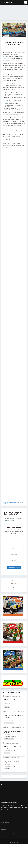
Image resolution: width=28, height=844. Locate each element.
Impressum (3, 829)
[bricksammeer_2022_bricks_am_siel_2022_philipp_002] (8, 464)
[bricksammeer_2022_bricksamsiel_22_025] (19, 316)
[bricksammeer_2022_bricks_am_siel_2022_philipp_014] (19, 481)
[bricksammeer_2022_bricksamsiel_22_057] (8, 185)
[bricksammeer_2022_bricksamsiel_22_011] (8, 377)
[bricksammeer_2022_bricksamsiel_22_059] (8, 176)
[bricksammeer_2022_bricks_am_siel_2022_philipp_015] (8, 481)
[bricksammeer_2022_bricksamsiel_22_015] (8, 359)
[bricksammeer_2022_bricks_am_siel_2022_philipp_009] (19, 429)
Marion (15, 94)
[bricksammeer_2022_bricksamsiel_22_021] (8, 333)
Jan (6, 47)
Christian (21, 108)
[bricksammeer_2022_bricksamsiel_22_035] (19, 272)
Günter (15, 106)
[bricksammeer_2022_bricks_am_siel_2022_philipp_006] (8, 446)
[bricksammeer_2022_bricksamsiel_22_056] (19, 185)
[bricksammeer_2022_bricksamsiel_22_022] (19, 325)
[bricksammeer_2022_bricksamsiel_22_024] (8, 325)
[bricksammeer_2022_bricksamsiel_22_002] (19, 412)
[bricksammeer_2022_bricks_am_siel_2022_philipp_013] (8, 490)
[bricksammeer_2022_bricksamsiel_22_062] (8, 168)
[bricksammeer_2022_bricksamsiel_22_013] (8, 368)
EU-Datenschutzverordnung (7, 833)
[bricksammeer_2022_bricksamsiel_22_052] (19, 203)
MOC (4, 503)
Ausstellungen (6, 502)
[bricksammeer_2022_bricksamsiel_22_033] (19, 281)
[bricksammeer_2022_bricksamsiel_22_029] (19, 298)
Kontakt (3, 826)
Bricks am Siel (12, 502)
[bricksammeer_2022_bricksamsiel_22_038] (8, 264)
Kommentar (14, 537)
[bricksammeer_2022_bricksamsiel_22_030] (8, 298)
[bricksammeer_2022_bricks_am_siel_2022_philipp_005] (19, 446)
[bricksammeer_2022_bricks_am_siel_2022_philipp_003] (19, 455)
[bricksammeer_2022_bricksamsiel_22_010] (19, 377)
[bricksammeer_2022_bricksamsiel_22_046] (8, 229)
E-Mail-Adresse (14, 554)
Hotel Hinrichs (20, 116)
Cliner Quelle (15, 54)
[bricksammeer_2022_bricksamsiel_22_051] (8, 211)
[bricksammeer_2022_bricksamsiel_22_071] (8, 159)
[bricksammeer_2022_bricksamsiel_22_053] (8, 203)
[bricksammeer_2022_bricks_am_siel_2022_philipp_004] (8, 455)
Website (14, 560)
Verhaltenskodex (5, 822)
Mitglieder (21, 502)
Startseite (3, 819)
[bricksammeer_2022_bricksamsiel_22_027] (19, 307)
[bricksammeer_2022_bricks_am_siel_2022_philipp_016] (19, 473)
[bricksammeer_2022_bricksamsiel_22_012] (19, 368)
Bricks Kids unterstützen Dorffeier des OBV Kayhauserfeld (14, 582)
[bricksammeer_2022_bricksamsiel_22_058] (19, 176)
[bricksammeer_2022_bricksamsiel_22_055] (8, 194)
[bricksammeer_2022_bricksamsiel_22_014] (19, 359)
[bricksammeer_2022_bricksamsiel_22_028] (8, 307)
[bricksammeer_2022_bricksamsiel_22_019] (8, 342)
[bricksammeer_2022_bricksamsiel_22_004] (19, 403)
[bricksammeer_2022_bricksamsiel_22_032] (8, 290)
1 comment (22, 47)
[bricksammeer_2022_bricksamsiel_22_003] (8, 412)
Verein (6, 503)
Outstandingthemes (14, 842)
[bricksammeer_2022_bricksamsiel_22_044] (8, 237)
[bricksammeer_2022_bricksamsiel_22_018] (19, 342)
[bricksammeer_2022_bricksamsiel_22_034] (8, 281)
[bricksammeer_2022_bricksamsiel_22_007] (8, 394)
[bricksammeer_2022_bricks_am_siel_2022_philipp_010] (8, 429)
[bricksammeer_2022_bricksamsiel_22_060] (19, 168)
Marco (15, 100)
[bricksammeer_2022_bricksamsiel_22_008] (19, 385)
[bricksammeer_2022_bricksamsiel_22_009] (8, 385)
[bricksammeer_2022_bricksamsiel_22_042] (8, 246)
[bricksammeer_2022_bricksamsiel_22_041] (19, 246)
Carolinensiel (6, 56)
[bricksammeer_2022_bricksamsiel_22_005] (8, 403)
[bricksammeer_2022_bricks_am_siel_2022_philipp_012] (19, 490)
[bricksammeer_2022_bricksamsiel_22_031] (19, 290)
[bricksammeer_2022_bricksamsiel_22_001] (8, 420)
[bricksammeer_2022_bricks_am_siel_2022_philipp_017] (8, 473)
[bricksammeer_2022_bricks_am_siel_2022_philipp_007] (19, 438)
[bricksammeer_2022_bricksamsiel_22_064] (19, 159)
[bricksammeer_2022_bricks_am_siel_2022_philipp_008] (8, 438)
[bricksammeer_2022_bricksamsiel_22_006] (19, 394)
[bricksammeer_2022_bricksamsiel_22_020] (19, 333)
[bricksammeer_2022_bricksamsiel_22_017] (8, 351)
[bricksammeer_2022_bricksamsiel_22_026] (8, 316)
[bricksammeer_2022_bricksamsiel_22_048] (8, 220)
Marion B (16, 129)
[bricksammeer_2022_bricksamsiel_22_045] (19, 229)
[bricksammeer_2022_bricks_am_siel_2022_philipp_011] (19, 420)
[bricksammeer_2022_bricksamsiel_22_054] (19, 194)
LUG (17, 502)
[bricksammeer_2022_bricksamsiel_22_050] (19, 211)
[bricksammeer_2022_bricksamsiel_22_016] (19, 351)
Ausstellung (10, 58)
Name (14, 548)
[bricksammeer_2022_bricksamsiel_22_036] (8, 272)
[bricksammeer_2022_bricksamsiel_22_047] (19, 220)
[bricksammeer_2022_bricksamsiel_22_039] (19, 255)
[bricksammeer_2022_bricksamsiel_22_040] (8, 255)
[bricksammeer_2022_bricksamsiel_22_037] (19, 264)
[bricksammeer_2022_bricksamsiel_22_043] (19, 237)
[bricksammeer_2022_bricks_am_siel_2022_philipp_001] (19, 464)
